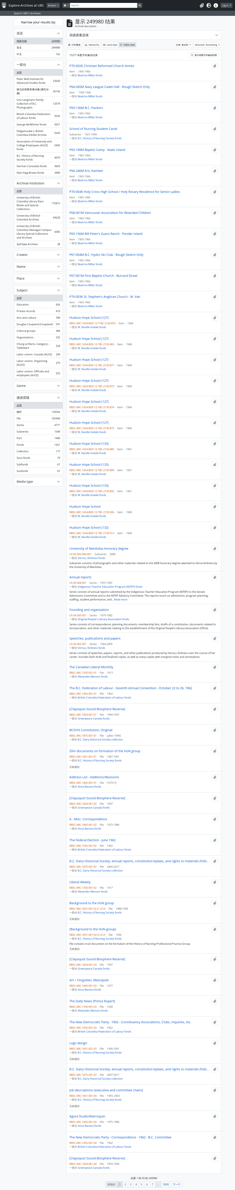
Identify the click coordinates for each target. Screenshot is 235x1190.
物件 (38, 412)
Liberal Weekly (80, 882)
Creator (22, 254)
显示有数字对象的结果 (205, 55)
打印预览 (76, 44)
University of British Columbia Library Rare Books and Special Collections (38, 203)
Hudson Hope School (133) (89, 444)
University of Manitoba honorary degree (98, 548)
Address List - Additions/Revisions (94, 777)
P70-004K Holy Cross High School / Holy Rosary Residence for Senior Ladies (124, 192)
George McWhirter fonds (38, 125)
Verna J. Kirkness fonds (91, 558)
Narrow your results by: (38, 22)
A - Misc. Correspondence (88, 819)
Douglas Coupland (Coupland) (38, 325)
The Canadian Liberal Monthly (91, 667)
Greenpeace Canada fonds (94, 718)
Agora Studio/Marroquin (87, 1116)
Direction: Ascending (206, 44)
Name (21, 266)
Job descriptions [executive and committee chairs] (106, 1090)
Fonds (38, 445)
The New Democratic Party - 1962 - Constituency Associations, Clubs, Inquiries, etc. (130, 1022)
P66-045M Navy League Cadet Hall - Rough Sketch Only (109, 87)
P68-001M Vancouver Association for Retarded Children (110, 213)
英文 (38, 48)
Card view (111, 44)
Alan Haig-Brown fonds (38, 173)
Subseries (38, 432)
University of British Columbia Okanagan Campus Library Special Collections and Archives (38, 231)
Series (38, 425)
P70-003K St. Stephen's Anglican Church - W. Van (104, 297)
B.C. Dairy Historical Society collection (100, 739)
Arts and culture (38, 318)
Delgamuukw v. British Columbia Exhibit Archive (38, 133)
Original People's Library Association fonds (103, 619)
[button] (201, 5)
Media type (25, 481)
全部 (19, 72)
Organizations (38, 338)
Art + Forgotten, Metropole (89, 980)
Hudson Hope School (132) (89, 527)
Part (38, 439)
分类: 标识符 (182, 44)
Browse (52, 5)
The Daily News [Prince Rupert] (92, 1001)
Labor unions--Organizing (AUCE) (38, 363)
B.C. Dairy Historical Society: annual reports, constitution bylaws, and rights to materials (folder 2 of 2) (139, 1069)
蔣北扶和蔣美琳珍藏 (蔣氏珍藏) (38, 91)
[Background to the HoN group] (92, 929)
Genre (21, 386)
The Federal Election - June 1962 (92, 840)
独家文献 (38, 41)
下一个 (176, 1184)
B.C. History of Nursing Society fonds (38, 157)
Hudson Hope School (85, 506)
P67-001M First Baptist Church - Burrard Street (103, 276)
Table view (129, 44)
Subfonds (38, 465)
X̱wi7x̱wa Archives (38, 244)
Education (38, 305)
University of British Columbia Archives (38, 217)
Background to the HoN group (91, 903)
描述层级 (23, 397)
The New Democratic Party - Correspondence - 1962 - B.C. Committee (120, 1137)
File (38, 419)
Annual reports (80, 577)
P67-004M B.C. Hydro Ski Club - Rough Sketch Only (106, 255)
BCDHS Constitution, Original (90, 730)
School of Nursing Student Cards (93, 129)
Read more (120, 599)
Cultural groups (38, 331)
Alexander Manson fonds (93, 676)
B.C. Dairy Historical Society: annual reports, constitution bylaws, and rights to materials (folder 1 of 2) (139, 861)
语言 (20, 33)
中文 (38, 54)
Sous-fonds (38, 458)
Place (20, 278)
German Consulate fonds (38, 166)
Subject (22, 290)
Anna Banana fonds (89, 786)
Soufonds (38, 471)
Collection (38, 452)
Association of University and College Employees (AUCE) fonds (38, 145)
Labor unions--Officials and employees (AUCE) (38, 373)
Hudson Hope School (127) (89, 318)
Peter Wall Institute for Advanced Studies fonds (38, 81)
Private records (38, 311)
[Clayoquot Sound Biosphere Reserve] (97, 709)
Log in (225, 5)
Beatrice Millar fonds (90, 75)
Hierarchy (93, 44)
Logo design (78, 1043)
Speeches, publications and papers (95, 638)
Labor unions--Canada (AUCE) (38, 355)
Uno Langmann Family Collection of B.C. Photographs (38, 103)
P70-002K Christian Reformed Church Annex (101, 66)
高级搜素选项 (79, 35)
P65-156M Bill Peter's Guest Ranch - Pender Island (105, 234)
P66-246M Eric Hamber (86, 171)
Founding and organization (89, 610)
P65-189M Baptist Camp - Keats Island (97, 150)
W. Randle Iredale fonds (92, 327)
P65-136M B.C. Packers (86, 108)
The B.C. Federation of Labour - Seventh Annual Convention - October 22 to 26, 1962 (130, 688)
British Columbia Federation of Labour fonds (38, 116)
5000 (166, 1184)
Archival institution (30, 183)
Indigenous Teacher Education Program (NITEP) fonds (110, 586)
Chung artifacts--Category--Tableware (38, 346)
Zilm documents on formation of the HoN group (104, 751)
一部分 (21, 64)
